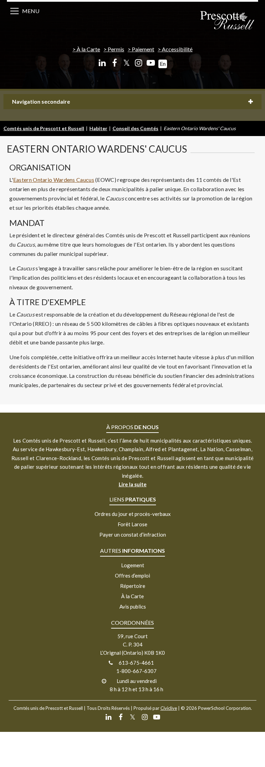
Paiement (143, 49)
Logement (132, 565)
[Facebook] (114, 63)
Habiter (98, 128)
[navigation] (227, 21)
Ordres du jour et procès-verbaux (133, 514)
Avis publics (132, 606)
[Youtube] (150, 63)
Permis (116, 49)
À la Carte (88, 49)
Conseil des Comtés (135, 128)
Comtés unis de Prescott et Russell (43, 128)
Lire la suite (133, 484)
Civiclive (168, 708)
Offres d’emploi (132, 575)
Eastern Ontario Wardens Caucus (53, 179)
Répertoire (132, 586)
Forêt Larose (132, 524)
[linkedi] (102, 63)
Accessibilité (177, 49)
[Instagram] (138, 63)
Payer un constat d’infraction (132, 534)
